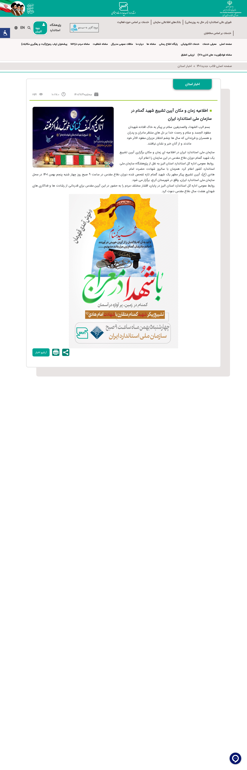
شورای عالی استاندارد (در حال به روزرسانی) (208, 22)
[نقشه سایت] (16, 27)
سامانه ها (151, 44)
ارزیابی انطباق (188, 55)
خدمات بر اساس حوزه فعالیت (133, 22)
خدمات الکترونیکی (190, 44)
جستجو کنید (29, 27)
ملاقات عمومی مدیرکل (122, 44)
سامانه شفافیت (100, 44)
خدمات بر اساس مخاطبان (217, 33)
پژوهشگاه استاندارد (55, 28)
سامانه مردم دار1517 (80, 44)
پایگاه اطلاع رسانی (168, 44)
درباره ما (140, 44)
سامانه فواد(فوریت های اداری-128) (215, 55)
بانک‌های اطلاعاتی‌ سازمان (167, 22)
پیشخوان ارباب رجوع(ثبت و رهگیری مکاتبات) (44, 44)
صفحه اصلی (225, 44)
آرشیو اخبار (41, 352)
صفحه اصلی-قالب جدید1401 (214, 66)
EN (22, 27)
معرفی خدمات (209, 44)
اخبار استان (185, 66)
